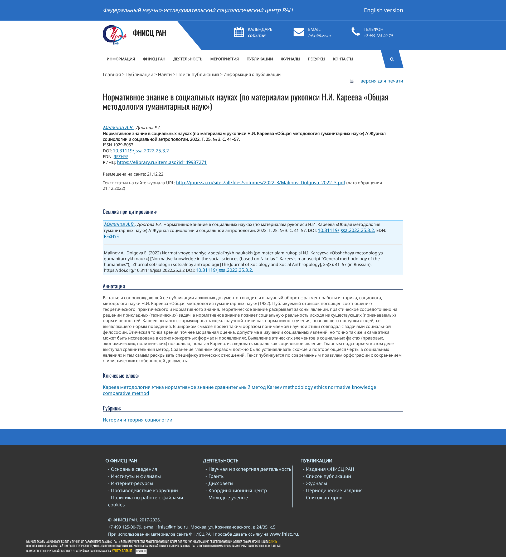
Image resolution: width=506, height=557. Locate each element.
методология (135, 387)
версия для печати (381, 81)
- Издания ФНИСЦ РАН (328, 469)
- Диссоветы (219, 483)
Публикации (139, 74)
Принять (141, 551)
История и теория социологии (137, 419)
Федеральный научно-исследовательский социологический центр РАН (198, 10)
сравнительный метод (240, 387)
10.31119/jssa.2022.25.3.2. (346, 230)
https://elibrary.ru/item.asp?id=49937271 (162, 162)
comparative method (126, 393)
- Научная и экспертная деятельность (248, 469)
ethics (320, 387)
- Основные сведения (132, 469)
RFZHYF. (111, 236)
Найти (165, 74)
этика (158, 387)
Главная (112, 74)
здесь (273, 542)
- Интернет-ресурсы (130, 483)
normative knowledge (352, 387)
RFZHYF (121, 156)
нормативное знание (189, 387)
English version (383, 10)
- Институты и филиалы (134, 476)
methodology (298, 387)
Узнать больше (122, 551)
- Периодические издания (333, 490)
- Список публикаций (327, 476)
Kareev (274, 387)
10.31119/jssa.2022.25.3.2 (141, 150)
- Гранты (215, 476)
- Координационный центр (236, 490)
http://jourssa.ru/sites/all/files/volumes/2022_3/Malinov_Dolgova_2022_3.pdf (260, 182)
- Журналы (315, 483)
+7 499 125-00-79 (378, 35)
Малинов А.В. (118, 127)
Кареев (111, 387)
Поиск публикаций (197, 74)
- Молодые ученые (227, 497)
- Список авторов (322, 497)
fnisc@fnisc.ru (319, 35)
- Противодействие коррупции (143, 490)
